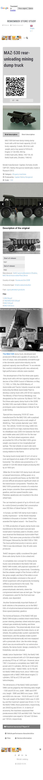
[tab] (11, 134)
